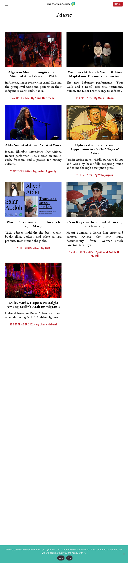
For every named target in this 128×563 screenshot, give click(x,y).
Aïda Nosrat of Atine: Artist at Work (33, 145)
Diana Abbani (48, 324)
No (69, 558)
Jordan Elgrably (46, 171)
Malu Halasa (106, 98)
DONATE (118, 4)
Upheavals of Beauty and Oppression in (95, 149)
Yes (61, 558)
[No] (124, 554)
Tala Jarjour (105, 175)
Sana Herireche (45, 98)
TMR (47, 248)
